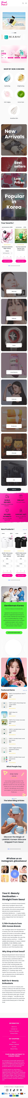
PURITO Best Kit (13, 712)
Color (7, 563)
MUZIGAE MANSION (6, 227)
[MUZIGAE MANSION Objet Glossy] (7, 236)
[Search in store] (23, 3)
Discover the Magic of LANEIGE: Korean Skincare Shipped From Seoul (14, 839)
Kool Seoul (11, 1087)
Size (7, 558)
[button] (12, 798)
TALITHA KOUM (19, 227)
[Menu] (26, 3)
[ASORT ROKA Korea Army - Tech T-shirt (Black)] (21, 542)
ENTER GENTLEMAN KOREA (14, 632)
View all (14, 489)
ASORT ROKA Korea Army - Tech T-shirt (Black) (21, 554)
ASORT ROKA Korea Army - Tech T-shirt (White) (7, 554)
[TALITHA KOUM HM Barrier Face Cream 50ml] (21, 236)
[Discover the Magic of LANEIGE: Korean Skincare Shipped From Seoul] (14, 819)
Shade (7, 251)
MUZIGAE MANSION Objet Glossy (7, 247)
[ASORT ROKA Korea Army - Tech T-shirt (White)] (7, 542)
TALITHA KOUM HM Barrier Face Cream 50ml (21, 248)
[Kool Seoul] (4, 3)
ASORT (3, 533)
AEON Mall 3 (6, 1075)
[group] (14, 20)
